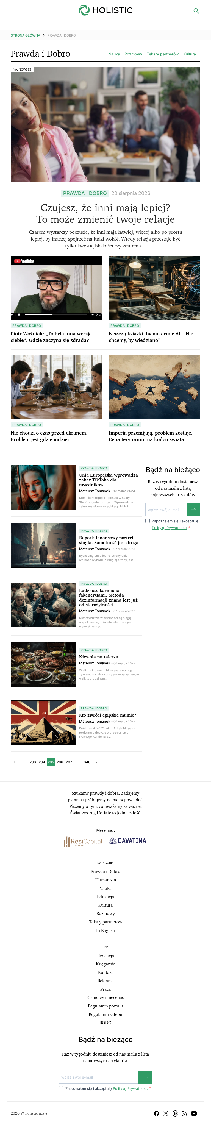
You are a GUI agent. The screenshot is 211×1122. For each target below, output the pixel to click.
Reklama (106, 981)
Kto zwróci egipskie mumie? (107, 715)
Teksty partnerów (163, 54)
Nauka (114, 54)
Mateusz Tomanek (94, 491)
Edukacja (105, 897)
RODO (105, 1023)
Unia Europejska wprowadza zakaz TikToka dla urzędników (108, 480)
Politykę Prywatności (169, 527)
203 (33, 762)
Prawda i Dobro (105, 871)
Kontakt (105, 972)
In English (105, 930)
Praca (105, 989)
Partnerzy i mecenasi (105, 997)
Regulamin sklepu (105, 1014)
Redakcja (105, 956)
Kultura (189, 54)
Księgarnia (105, 964)
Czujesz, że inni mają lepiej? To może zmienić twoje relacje (105, 214)
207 (69, 762)
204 (42, 762)
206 (60, 762)
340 (87, 762)
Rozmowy (133, 54)
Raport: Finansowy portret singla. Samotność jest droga (108, 540)
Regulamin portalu (105, 1006)
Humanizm (105, 880)
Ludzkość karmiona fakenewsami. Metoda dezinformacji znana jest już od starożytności (108, 597)
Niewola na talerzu (98, 657)
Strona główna (25, 35)
